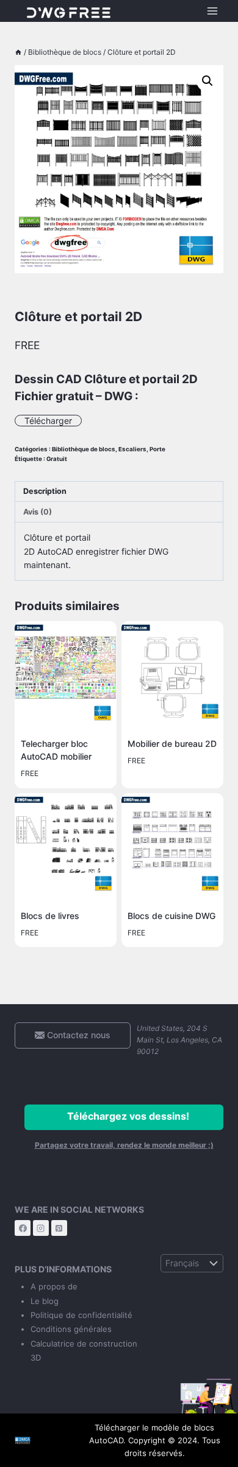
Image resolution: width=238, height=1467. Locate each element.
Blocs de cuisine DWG (171, 915)
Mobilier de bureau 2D (172, 743)
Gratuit (56, 459)
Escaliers (132, 449)
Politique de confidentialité (81, 1315)
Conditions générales (71, 1329)
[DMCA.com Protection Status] (41, 1440)
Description (45, 491)
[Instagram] (41, 1228)
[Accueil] (18, 52)
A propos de (54, 1286)
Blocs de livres (50, 915)
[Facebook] (23, 1228)
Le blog (45, 1301)
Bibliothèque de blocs (83, 449)
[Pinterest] (59, 1228)
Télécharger (48, 420)
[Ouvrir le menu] (212, 10)
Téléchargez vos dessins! (128, 1116)
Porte (157, 449)
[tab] (119, 492)
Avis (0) (37, 511)
